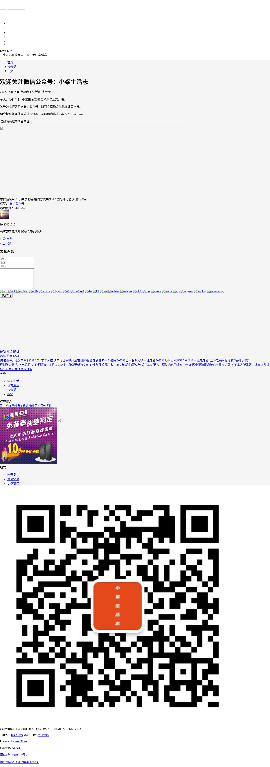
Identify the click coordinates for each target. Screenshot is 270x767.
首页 (10, 62)
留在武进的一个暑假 (103, 360)
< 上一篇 (5, 243)
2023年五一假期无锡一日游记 (136, 360)
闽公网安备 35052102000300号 (19, 762)
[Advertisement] (110, 323)
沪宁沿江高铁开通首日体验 (71, 360)
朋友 (10, 36)
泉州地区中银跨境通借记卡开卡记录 (206, 364)
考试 (48, 405)
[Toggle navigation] (1, 17)
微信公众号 (17, 203)
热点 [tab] (9, 351)
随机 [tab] (16, 351)
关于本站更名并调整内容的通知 (162, 364)
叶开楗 (11, 474)
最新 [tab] (3, 351)
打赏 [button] (3, 239)
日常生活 (13, 23)
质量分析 (23, 405)
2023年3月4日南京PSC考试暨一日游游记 (182, 360)
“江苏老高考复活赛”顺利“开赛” (229, 360)
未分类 (11, 66)
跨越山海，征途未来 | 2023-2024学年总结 (26, 360)
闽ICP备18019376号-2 (14, 754)
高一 (43, 405)
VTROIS (43, 735)
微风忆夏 (13, 479)
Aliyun (16, 747)
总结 (8, 405)
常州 (31, 405)
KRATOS (17, 735)
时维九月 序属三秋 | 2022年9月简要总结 (115, 364)
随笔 (10, 32)
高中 (2, 405)
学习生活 (13, 27)
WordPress (21, 741)
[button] (9, 239)
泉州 (14, 405)
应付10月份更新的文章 (74, 364)
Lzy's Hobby (14, 44)
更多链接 (13, 483)
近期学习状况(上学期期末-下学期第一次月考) (29, 364)
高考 (37, 405)
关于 (10, 41)
